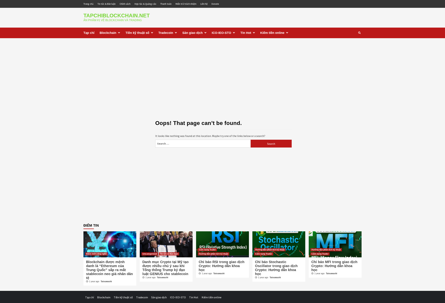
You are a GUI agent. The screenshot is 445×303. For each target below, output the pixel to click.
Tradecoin (165, 33)
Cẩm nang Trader (207, 250)
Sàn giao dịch (192, 33)
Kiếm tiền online (272, 33)
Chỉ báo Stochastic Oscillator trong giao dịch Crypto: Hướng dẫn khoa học (276, 268)
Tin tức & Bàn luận (107, 3)
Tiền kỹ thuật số (137, 33)
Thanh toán (166, 3)
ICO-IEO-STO (221, 33)
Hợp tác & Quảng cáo (145, 3)
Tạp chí (88, 33)
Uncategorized (150, 254)
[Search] (359, 33)
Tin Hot (245, 33)
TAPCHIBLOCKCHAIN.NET (116, 15)
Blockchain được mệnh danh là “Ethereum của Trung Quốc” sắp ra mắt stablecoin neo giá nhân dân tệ (109, 270)
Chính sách (125, 3)
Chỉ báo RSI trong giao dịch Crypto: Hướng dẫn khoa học (221, 266)
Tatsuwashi (106, 281)
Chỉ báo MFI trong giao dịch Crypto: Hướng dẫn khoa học (334, 266)
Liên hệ (204, 3)
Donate (215, 3)
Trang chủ (88, 3)
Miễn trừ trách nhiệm (186, 3)
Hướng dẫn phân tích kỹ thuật (213, 254)
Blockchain (108, 33)
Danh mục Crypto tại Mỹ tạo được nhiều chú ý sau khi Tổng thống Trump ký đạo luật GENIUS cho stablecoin (165, 268)
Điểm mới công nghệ (96, 254)
